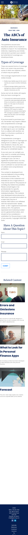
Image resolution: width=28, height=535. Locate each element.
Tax (14, 533)
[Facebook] (12, 520)
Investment (14, 529)
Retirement (14, 527)
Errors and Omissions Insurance (7, 309)
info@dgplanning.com (14, 518)
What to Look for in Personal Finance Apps (11, 352)
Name (3, 232)
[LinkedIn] (15, 520)
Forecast (6, 390)
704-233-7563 (15, 510)
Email (2, 242)
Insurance (14, 531)
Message (3, 251)
